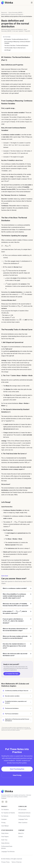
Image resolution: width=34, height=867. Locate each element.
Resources (4, 12)
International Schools (24, 813)
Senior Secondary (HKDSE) (15, 12)
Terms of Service (16, 862)
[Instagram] (6, 801)
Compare (4, 819)
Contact (20, 836)
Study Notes (4, 833)
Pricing (3, 822)
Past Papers (5, 836)
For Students (5, 809)
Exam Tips (4, 840)
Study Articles (5, 843)
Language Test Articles (8, 851)
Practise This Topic (12, 673)
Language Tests (23, 819)
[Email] (2, 801)
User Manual (4, 826)
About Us (21, 833)
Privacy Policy (5, 862)
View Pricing (17, 775)
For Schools (4, 816)
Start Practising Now (17, 769)
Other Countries (22, 822)
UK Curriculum (22, 809)
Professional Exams (24, 816)
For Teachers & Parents (8, 813)
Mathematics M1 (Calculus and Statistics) (12, 14)
